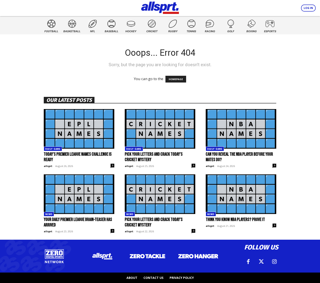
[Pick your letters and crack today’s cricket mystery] (160, 129)
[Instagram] (274, 261)
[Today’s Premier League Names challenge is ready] (79, 129)
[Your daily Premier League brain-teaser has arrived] (79, 194)
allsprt (48, 166)
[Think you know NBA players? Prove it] (241, 194)
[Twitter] (261, 261)
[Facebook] (248, 261)
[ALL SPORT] (160, 7)
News (48, 214)
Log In (308, 8)
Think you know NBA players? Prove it (235, 219)
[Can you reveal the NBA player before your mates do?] (241, 129)
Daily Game (53, 149)
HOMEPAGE (176, 79)
